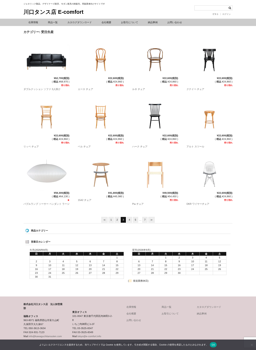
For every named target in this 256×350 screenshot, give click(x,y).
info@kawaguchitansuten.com (45, 336)
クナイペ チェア (195, 89)
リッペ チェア (31, 146)
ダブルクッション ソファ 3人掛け (42, 89)
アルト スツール (195, 146)
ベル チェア (84, 146)
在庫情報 (33, 22)
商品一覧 (53, 22)
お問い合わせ (174, 22)
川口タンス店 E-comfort (53, 12)
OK (213, 344)
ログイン (226, 14)
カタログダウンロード (79, 22)
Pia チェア (138, 203)
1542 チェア (84, 200)
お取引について (129, 22)
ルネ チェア (138, 89)
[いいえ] (251, 345)
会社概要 (106, 22)
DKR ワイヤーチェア (198, 203)
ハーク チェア (140, 146)
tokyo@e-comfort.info (89, 336)
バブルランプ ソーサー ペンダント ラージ (46, 203)
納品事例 (153, 22)
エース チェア (85, 89)
